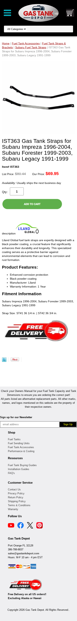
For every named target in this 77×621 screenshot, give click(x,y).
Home (5, 43)
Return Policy (15, 497)
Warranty (13, 509)
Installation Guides (18, 469)
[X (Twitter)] (30, 526)
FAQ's (11, 473)
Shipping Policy (17, 501)
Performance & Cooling (21, 451)
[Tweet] (4, 360)
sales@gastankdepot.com (23, 553)
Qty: (5, 192)
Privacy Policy (16, 493)
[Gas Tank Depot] (38, 12)
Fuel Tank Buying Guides (22, 465)
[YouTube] (11, 526)
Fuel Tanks (14, 439)
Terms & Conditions (19, 505)
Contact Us (14, 489)
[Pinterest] (39, 526)
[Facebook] (20, 526)
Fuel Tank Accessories (21, 447)
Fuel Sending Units (19, 443)
